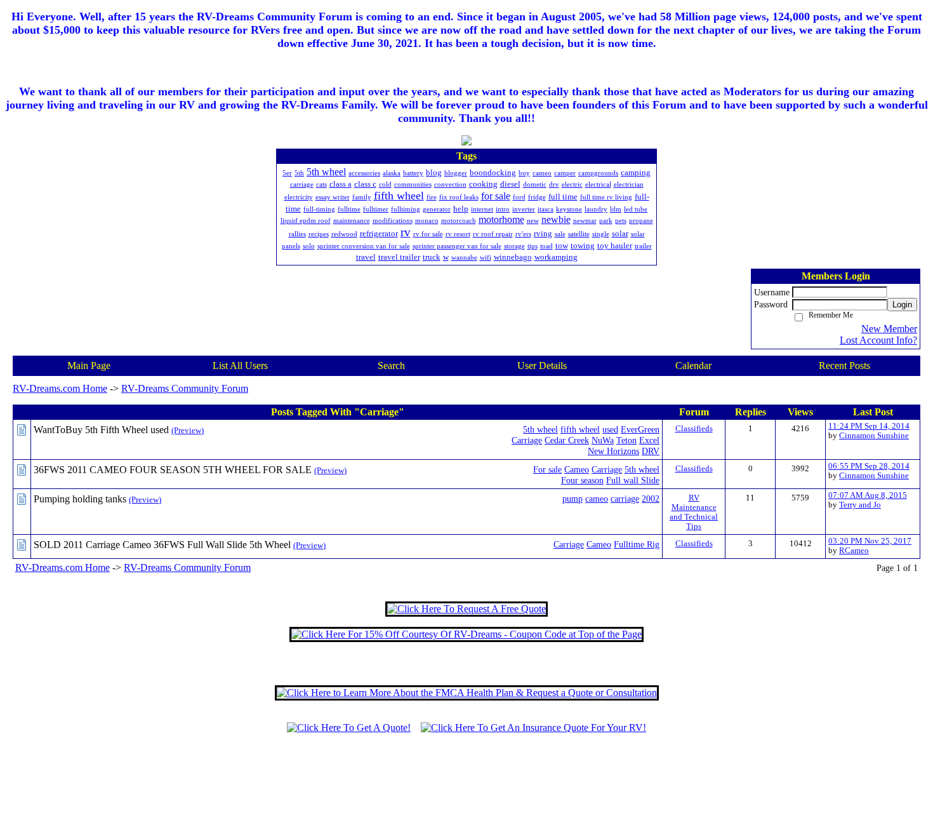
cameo (596, 498)
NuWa (603, 440)
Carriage (527, 440)
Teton (626, 440)
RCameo (854, 550)
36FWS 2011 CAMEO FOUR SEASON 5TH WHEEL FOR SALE (173, 469)
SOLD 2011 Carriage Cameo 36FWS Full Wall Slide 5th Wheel (162, 544)
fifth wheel (580, 429)
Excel (649, 440)
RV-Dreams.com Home (60, 388)
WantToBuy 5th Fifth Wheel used (101, 429)
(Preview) (187, 430)
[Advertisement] (466, 785)
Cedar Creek (567, 440)
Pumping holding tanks (80, 498)
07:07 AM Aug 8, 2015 (867, 495)
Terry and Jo (860, 504)
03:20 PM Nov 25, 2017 (869, 541)
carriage (625, 498)
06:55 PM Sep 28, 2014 (869, 466)
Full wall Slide (632, 480)
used (610, 429)
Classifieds (694, 428)
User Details (542, 365)
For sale (547, 469)
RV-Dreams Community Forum (184, 388)
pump (572, 498)
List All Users (240, 365)
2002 (650, 498)
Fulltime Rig (636, 544)
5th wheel (540, 429)
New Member (889, 328)
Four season (582, 480)
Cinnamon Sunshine (874, 435)
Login (902, 304)
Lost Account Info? (878, 340)
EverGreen (640, 429)
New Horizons (613, 451)
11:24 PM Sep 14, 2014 (869, 426)
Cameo (576, 469)
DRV (650, 451)
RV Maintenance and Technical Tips (694, 512)
